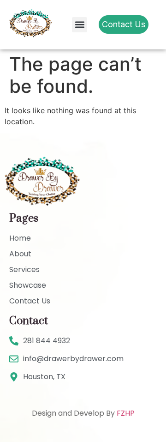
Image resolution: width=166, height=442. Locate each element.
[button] (79, 24)
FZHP (126, 413)
